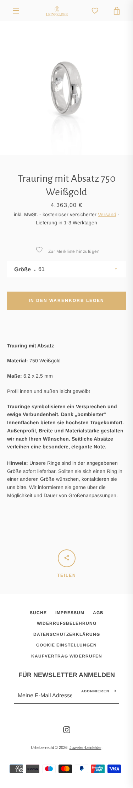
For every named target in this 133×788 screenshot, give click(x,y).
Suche (38, 612)
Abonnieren (95, 691)
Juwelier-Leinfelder (85, 747)
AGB (98, 612)
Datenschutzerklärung (66, 634)
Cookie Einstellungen (66, 645)
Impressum (69, 612)
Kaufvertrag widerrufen (66, 656)
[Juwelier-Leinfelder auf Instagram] (66, 729)
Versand (107, 214)
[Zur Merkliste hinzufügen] (39, 249)
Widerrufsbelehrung (66, 623)
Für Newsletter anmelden (66, 674)
